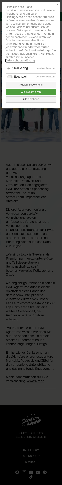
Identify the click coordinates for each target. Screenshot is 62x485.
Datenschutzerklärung (20, 60)
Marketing (21, 68)
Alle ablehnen (31, 99)
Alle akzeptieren (31, 92)
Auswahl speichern (31, 84)
